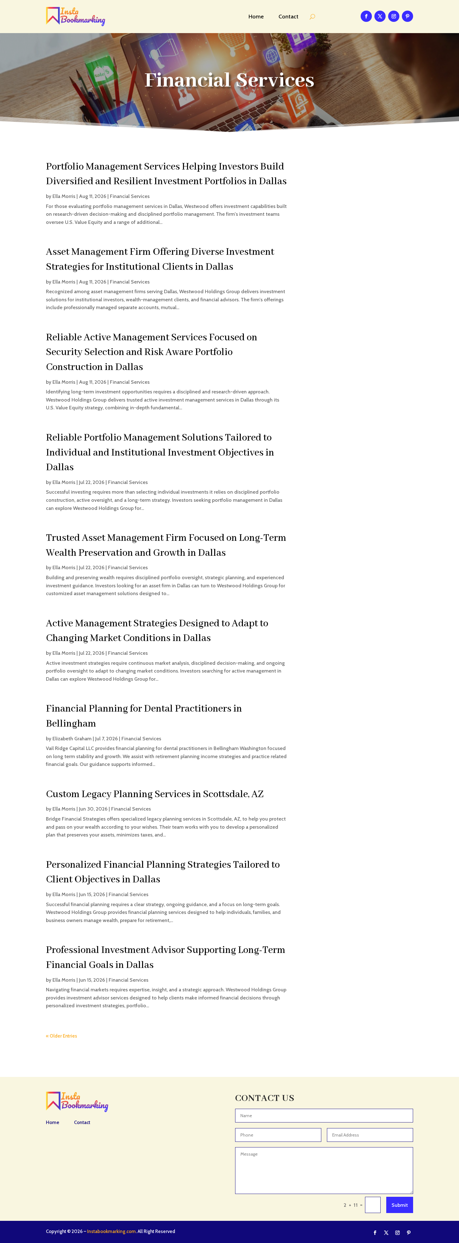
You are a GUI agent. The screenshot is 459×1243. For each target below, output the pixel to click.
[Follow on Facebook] (366, 16)
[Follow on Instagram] (393, 16)
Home (256, 16)
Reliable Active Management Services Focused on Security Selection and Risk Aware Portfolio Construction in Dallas (151, 352)
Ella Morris (63, 196)
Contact (289, 16)
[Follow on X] (380, 16)
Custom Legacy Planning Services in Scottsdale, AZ (155, 794)
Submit (400, 1205)
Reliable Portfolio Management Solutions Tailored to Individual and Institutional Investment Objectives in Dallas (160, 453)
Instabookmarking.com (111, 1231)
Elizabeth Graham (71, 739)
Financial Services (130, 196)
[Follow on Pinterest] (407, 16)
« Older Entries (61, 1036)
